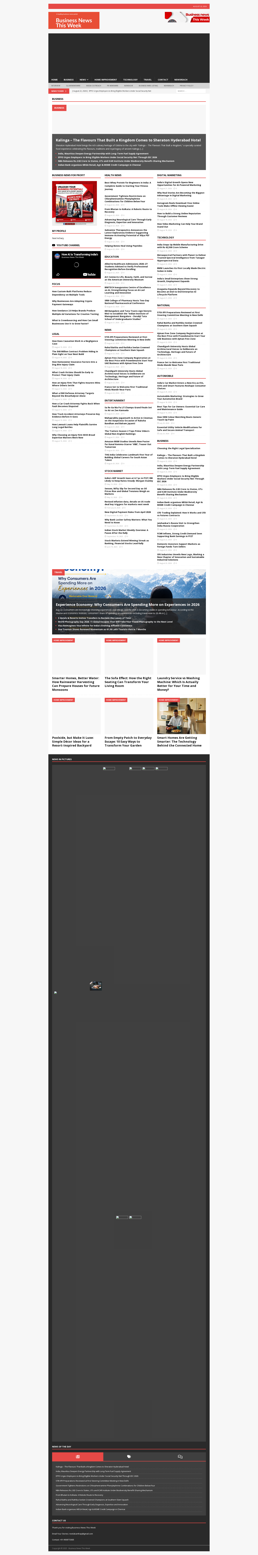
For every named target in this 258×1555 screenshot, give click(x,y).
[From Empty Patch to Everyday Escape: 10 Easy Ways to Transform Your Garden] (129, 716)
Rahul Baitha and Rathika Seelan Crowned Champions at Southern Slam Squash (127, 348)
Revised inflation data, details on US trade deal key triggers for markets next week (127, 503)
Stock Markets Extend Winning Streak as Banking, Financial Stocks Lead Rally (127, 542)
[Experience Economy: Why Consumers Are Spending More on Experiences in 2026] (122, 986)
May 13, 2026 (112, 484)
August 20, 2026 (113, 450)
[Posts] (77, 1456)
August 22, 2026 (113, 205)
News (108, 330)
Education (112, 256)
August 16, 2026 (166, 413)
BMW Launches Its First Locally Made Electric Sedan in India (181, 269)
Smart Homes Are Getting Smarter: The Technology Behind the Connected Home (179, 741)
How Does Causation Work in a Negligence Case (75, 342)
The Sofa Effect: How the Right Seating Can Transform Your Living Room (128, 682)
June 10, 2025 (112, 547)
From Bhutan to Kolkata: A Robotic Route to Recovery (128, 210)
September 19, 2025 (115, 536)
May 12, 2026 (112, 497)
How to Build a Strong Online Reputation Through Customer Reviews (179, 215)
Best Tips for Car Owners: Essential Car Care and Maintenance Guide (181, 408)
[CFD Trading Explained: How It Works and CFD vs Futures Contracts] (96, 986)
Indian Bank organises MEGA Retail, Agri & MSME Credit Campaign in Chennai (99, 164)
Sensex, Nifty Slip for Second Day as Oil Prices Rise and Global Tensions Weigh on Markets (127, 491)
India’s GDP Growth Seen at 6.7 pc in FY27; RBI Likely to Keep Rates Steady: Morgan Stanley (129, 479)
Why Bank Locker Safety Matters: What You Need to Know (128, 521)
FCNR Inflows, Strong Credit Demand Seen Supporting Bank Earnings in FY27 (179, 535)
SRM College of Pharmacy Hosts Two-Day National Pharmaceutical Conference (127, 302)
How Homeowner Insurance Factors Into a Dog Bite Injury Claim (74, 363)
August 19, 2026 (60, 347)
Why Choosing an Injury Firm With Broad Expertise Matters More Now (73, 436)
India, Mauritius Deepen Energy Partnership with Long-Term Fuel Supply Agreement (103, 153)
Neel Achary (58, 238)
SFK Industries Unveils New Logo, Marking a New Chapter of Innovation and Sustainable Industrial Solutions (180, 557)
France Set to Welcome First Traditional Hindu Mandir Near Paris (126, 388)
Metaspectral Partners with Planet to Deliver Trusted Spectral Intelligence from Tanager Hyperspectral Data (181, 258)
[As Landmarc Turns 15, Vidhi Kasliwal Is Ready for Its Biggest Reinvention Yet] (135, 1327)
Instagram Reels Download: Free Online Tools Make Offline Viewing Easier (178, 204)
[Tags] (129, 1456)
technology (130, 79)
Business (57, 99)
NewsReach (180, 79)
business (69, 79)
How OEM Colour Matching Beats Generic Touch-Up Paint (179, 418)
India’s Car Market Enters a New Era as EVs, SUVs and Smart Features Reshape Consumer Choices (181, 385)
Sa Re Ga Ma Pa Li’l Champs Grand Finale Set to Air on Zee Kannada (128, 409)
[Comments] (180, 1456)
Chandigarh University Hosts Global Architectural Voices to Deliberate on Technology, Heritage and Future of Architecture (125, 375)
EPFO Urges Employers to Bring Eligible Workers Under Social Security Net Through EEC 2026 (107, 157)
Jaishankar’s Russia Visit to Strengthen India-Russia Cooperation (178, 524)
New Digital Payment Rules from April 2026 (128, 512)
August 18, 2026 (60, 368)
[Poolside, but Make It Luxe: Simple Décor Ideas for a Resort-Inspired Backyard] (76, 716)
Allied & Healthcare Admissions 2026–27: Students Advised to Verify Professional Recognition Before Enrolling (126, 266)
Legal (55, 334)
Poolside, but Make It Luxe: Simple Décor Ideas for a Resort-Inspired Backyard (73, 741)
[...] (141, 148)
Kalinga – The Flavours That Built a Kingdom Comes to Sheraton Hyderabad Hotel (128, 140)
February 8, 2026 (113, 508)
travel (148, 79)
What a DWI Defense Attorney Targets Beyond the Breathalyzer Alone (73, 394)
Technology (165, 237)
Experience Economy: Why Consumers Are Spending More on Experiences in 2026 (128, 604)
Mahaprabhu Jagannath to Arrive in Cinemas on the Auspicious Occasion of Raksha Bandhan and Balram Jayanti (129, 420)
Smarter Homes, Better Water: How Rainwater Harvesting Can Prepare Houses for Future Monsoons (76, 684)
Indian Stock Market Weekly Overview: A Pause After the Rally (126, 531)
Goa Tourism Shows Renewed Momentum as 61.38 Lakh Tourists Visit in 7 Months (102, 629)
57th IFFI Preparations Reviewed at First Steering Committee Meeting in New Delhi (127, 338)
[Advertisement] (129, 54)
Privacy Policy (186, 85)
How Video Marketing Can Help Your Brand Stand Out (180, 225)
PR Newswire (112, 85)
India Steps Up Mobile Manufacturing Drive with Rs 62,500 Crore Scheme (180, 246)
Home (54, 79)
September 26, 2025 (115, 515)
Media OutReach (93, 85)
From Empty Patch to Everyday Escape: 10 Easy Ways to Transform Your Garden (128, 741)
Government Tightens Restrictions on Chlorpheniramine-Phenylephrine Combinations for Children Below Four (125, 199)
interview (55, 85)
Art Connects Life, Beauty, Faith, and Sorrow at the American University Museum (128, 278)
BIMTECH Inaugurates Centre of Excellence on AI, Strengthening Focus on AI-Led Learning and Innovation (128, 290)
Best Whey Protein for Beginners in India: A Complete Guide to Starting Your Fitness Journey (128, 186)
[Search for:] (191, 90)
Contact (163, 79)
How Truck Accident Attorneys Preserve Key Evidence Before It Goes (76, 415)
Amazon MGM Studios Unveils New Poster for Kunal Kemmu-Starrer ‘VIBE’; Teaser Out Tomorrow (128, 444)
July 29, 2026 (164, 423)
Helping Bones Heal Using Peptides (123, 245)
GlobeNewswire (73, 85)
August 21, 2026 (113, 322)
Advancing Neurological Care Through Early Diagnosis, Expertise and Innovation (128, 221)
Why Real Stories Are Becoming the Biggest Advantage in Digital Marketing (180, 194)
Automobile (165, 376)
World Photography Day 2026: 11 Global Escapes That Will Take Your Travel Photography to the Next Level (115, 621)
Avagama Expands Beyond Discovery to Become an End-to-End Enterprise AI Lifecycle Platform (178, 292)
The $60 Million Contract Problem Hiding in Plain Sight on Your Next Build (75, 353)
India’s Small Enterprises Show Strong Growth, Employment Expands (177, 280)
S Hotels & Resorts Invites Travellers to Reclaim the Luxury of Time (94, 618)
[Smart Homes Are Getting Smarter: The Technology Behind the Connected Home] (181, 716)
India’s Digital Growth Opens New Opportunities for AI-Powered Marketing (179, 183)
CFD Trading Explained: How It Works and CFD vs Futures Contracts (181, 514)
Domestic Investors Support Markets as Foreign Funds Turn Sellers (178, 545)
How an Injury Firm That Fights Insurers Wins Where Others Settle (76, 384)
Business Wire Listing (148, 85)
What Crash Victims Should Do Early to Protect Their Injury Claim (72, 373)
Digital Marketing (169, 175)
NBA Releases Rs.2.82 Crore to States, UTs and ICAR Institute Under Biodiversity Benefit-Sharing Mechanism (116, 161)
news (83, 79)
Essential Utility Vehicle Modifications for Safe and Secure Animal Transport (179, 428)
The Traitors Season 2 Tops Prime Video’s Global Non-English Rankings (127, 432)
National (163, 305)
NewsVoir (128, 85)
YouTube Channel (68, 245)
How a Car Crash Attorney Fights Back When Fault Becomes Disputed (76, 405)
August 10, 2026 (60, 420)
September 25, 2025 (115, 526)
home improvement (106, 79)
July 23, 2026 (164, 433)
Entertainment (115, 400)
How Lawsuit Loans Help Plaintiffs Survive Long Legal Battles (74, 426)
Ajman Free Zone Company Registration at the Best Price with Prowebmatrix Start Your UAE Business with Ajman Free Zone (129, 360)
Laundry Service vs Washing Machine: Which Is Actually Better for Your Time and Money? (178, 684)
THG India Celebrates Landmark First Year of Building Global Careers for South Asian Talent (129, 457)
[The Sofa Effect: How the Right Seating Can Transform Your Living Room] (129, 656)
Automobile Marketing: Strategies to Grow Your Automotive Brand (180, 397)
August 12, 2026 (60, 389)
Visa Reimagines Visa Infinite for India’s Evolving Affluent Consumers (95, 625)
